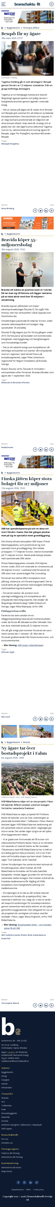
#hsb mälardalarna (37, 935)
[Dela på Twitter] (41, 211)
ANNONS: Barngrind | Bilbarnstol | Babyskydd (21, 1125)
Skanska (4, 1098)
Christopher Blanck (10, 1003)
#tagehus (14, 143)
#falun (24, 935)
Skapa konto (6, 1171)
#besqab (5, 143)
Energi (4, 1076)
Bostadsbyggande (9, 1113)
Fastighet (5, 1080)
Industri (4, 1083)
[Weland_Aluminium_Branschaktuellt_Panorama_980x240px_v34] (27, 17)
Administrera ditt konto (11, 1167)
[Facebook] (18, 1182)
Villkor (28, 1189)
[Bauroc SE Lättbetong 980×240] (27, 223)
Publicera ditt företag (10, 1153)
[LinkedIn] (30, 1182)
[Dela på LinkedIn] (46, 211)
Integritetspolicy (17, 1189)
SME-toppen (6, 1128)
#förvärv (25, 382)
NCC (3, 1101)
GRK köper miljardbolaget (30, 645)
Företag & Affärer (31, 28)
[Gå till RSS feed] (51, 211)
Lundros (11, 1052)
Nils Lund (5, 717)
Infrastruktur (6, 1087)
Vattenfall (5, 1117)
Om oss (4, 1139)
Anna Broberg (7, 208)
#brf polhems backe (10, 935)
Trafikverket (6, 1105)
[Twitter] (37, 1182)
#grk (12, 652)
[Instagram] (24, 1182)
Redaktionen (7, 447)
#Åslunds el (6, 382)
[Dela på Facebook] (35, 211)
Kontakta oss (7, 1143)
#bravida (17, 382)
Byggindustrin (13, 28)
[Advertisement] (27, 175)
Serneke (4, 1121)
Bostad (26, 742)
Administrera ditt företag (12, 1157)
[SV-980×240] (27, 731)
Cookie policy (38, 1189)
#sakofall (5, 938)
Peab (3, 1109)
